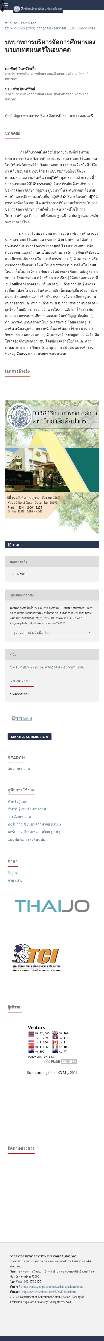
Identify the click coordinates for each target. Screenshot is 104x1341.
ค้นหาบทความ (19, 769)
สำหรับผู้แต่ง (17, 801)
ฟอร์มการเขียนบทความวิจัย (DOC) (34, 824)
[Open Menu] (5, 5)
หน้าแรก (11, 23)
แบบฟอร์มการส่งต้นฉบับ (26, 839)
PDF (16, 545)
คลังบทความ (29, 23)
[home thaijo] (52, 911)
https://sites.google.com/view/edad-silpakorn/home (53, 1286)
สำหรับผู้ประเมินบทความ (27, 809)
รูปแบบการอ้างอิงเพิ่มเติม (31, 632)
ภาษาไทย (15, 880)
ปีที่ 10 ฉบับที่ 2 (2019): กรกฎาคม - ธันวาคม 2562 (39, 28)
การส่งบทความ (19, 817)
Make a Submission (29, 737)
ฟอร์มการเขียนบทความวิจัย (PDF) (34, 832)
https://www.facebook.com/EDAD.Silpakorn (49, 1292)
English (13, 873)
